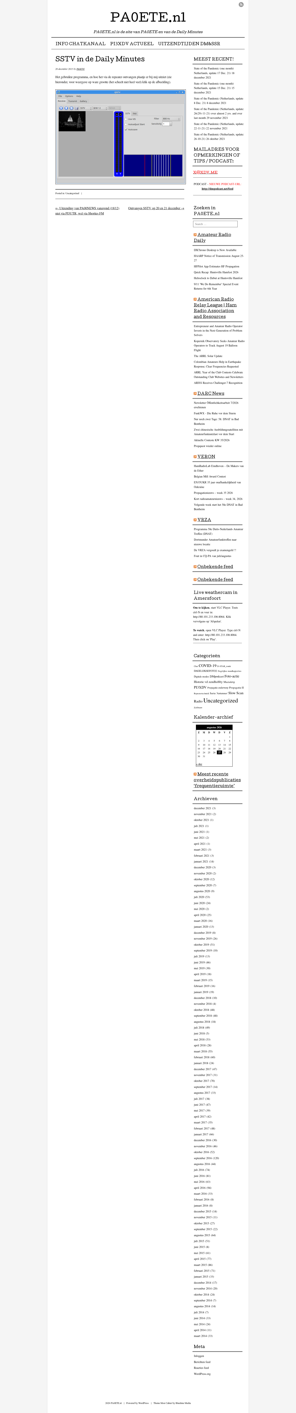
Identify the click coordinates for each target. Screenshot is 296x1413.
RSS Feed (241, 4)
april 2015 (200, 1259)
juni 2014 (199, 1318)
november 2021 (203, 814)
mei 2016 (199, 1182)
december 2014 (202, 1282)
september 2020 (203, 885)
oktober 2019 (201, 944)
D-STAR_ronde (224, 666)
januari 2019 (201, 992)
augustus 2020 (202, 891)
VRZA (204, 520)
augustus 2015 (202, 1235)
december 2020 (202, 867)
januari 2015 (201, 1276)
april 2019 (200, 974)
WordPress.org (202, 1374)
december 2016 (202, 1140)
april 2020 (200, 915)
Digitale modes (201, 676)
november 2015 (203, 1217)
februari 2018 (201, 1057)
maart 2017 (200, 1122)
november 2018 (203, 1004)
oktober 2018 (201, 1010)
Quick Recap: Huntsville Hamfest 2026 (216, 272)
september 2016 (203, 1158)
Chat (196, 666)
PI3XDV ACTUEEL (132, 44)
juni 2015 (199, 1247)
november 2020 (203, 873)
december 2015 (202, 1211)
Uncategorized (72, 193)
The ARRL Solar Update (208, 356)
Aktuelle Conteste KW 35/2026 (212, 440)
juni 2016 (199, 1176)
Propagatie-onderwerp (217, 687)
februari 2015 (201, 1271)
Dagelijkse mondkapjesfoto (229, 671)
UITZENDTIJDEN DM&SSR (189, 44)
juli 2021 (199, 826)
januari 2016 (201, 1205)
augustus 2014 (202, 1306)
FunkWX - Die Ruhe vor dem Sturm (215, 413)
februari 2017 (201, 1128)
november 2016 (203, 1146)
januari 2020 (201, 926)
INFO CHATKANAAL (81, 44)
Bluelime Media (183, 1403)
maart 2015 (200, 1265)
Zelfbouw (198, 707)
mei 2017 (199, 1110)
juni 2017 (199, 1104)
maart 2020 (200, 921)
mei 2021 (199, 837)
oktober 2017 (201, 1081)
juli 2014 (199, 1312)
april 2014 (200, 1330)
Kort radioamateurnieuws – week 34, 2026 (218, 499)
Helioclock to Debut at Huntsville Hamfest (218, 278)
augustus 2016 (202, 1164)
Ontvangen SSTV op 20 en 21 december (156, 208)
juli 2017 (199, 1099)
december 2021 (202, 808)
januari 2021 (201, 861)
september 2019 (203, 950)
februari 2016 (201, 1199)
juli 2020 (199, 897)
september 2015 (203, 1229)
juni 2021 (199, 832)
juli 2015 (199, 1241)
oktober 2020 (201, 879)
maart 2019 (200, 980)
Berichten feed (202, 1362)
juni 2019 (199, 962)
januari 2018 (201, 1063)
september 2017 (203, 1087)
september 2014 (203, 1300)
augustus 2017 (202, 1093)
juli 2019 (199, 956)
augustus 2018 (202, 1022)
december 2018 (202, 998)
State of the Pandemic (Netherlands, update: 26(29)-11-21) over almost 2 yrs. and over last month (219, 113)
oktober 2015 (201, 1223)
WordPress (143, 1403)
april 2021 (200, 844)
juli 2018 (199, 1027)
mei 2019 (199, 968)
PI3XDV (200, 687)
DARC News (210, 394)
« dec (199, 764)
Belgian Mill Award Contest (210, 476)
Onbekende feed (215, 567)
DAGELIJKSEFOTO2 (205, 671)
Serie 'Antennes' (219, 693)
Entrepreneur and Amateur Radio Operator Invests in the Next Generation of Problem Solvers (218, 330)
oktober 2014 (201, 1294)
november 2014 (203, 1288)
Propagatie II (236, 687)
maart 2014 (200, 1336)
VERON (206, 457)
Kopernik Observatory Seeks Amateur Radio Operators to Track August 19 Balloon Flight (219, 345)
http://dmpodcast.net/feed (217, 188)
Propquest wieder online (207, 446)
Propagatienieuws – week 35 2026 (213, 493)
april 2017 (200, 1116)
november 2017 (203, 1075)
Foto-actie (232, 676)
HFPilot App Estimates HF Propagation (216, 266)
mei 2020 (199, 909)
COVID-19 (207, 665)
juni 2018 (199, 1033)
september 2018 (203, 1015)
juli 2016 (199, 1170)
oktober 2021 (201, 820)
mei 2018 (199, 1039)
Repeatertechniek (201, 693)
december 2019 (202, 933)
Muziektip (229, 682)
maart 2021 (200, 849)
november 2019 (203, 938)
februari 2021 (201, 855)
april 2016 (200, 1188)
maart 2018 (200, 1051)
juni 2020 (199, 903)
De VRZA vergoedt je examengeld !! (215, 550)
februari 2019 (201, 986)
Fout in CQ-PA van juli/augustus (212, 556)
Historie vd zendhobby (208, 681)
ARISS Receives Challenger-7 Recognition (218, 383)
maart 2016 (200, 1193)
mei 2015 (199, 1253)
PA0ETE (81, 68)
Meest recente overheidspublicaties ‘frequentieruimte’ (217, 780)
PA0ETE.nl (148, 19)
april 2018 (200, 1045)
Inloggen (199, 1356)
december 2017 (202, 1069)
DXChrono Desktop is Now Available (215, 250)
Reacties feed (201, 1368)
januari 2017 (201, 1134)
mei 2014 (199, 1324)
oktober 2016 (201, 1152)
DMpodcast (217, 676)
